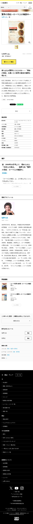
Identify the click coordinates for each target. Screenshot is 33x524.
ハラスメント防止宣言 (11, 510)
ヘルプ (18, 510)
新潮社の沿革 (6, 470)
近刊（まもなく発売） (8, 437)
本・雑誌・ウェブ (22, 2)
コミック (5, 397)
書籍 (8, 355)
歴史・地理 (10, 348)
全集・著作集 (16, 351)
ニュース (5, 477)
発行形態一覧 (6, 407)
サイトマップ (23, 510)
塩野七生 (4, 17)
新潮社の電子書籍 (7, 400)
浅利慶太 (4, 173)
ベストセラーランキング (9, 441)
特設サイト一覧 (7, 452)
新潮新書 (5, 393)
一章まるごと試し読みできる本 (11, 448)
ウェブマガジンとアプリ (9, 422)
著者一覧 (5, 411)
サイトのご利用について (11, 508)
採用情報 (5, 466)
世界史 (15, 348)
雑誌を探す (6, 419)
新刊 (4, 434)
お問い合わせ (6, 481)
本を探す (5, 382)
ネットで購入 (10, 62)
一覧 (20, 375)
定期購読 (5, 426)
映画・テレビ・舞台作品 (9, 445)
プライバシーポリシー (22, 508)
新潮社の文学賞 (7, 474)
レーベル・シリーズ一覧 (9, 404)
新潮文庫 (5, 389)
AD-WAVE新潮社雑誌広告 (17, 503)
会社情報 (5, 463)
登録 (28, 333)
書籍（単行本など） (8, 386)
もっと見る (16, 186)
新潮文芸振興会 (17, 500)
